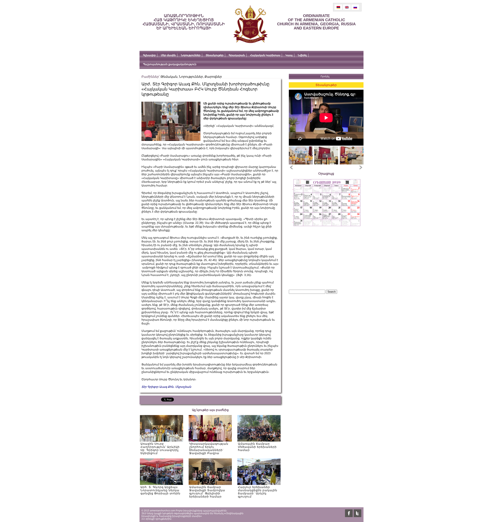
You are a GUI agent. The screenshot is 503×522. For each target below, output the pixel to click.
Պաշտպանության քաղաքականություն (169, 64)
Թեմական (169, 76)
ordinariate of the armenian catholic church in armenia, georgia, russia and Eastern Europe (316, 22)
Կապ (289, 55)
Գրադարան (237, 55)
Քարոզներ (213, 76)
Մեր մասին (168, 55)
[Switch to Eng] (347, 7)
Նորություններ (190, 55)
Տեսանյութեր (214, 55)
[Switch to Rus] (355, 7)
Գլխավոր (149, 55)
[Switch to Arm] (338, 7)
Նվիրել (302, 55)
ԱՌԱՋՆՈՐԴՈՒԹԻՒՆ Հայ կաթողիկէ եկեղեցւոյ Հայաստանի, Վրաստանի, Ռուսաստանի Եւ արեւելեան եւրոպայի (184, 22)
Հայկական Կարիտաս (265, 55)
